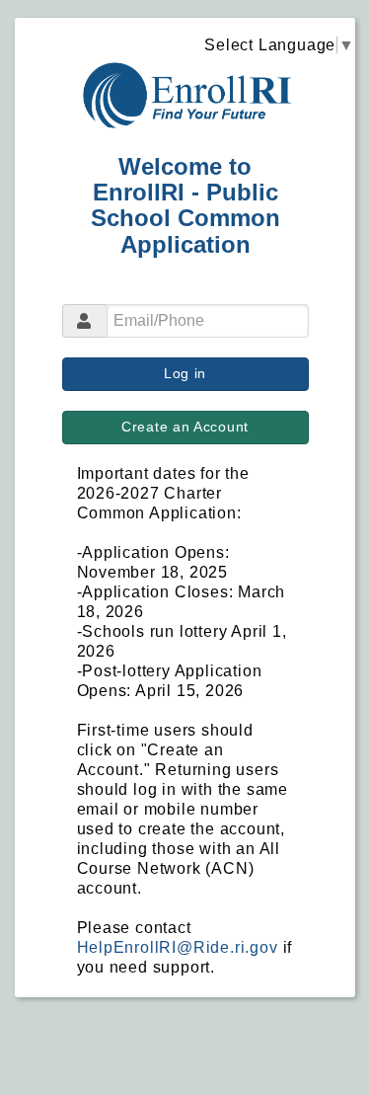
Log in (185, 373)
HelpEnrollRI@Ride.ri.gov (177, 947)
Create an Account (185, 426)
